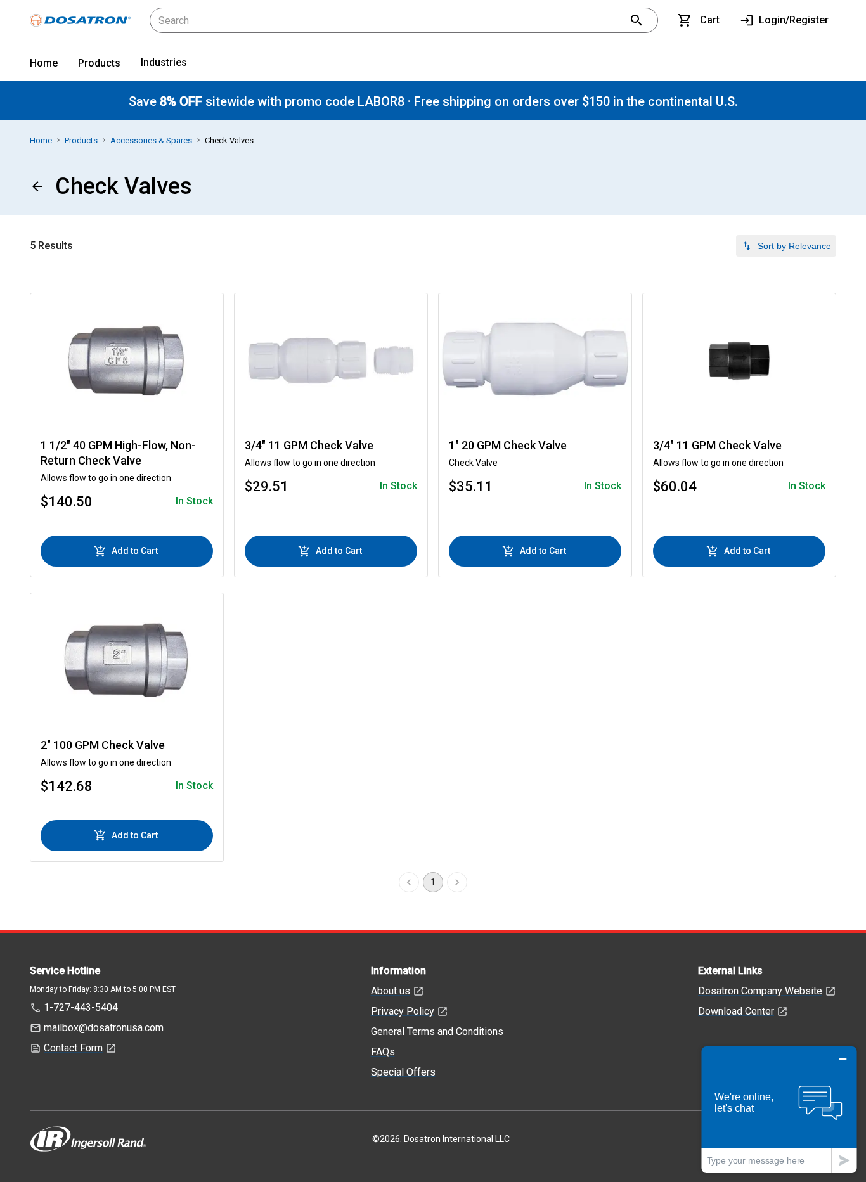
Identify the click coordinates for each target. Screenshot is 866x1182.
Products (99, 63)
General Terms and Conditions (437, 1031)
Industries (164, 62)
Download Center (736, 1011)
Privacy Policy (402, 1011)
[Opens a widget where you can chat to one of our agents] (779, 1109)
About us (390, 991)
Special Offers (403, 1072)
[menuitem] (44, 66)
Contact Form (73, 1048)
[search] (636, 20)
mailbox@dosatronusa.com (104, 1028)
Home (44, 63)
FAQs (383, 1052)
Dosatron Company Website (760, 991)
